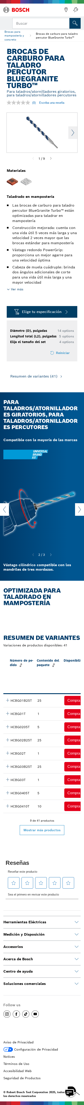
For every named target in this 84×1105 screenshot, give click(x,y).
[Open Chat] (70, 1091)
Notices (9, 1057)
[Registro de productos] (75, 10)
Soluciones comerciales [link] (24, 983)
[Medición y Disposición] (77, 934)
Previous (4, 509)
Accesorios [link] (13, 946)
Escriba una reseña (51, 102)
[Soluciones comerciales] (77, 984)
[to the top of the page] (77, 1078)
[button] (7, 1014)
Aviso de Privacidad (18, 1042)
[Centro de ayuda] (77, 971)
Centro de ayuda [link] (18, 971)
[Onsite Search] (75, 23)
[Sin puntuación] (19, 103)
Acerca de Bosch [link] (18, 959)
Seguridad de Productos (22, 1078)
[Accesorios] (77, 947)
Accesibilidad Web (17, 1071)
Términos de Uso (16, 1064)
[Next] (51, 158)
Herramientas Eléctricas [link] (24, 922)
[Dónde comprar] (66, 10)
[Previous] (33, 158)
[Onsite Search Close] (65, 23)
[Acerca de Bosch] (77, 959)
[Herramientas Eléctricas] (77, 922)
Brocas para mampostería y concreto (14, 35)
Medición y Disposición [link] (24, 934)
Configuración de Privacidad (36, 1049)
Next (72, 132)
